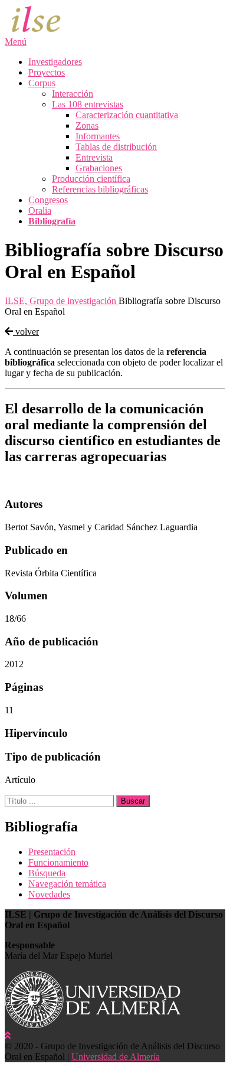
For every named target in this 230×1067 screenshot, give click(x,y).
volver (26, 332)
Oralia (39, 210)
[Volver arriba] (8, 1035)
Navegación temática (67, 884)
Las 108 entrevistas (87, 104)
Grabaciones (98, 168)
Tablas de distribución (116, 147)
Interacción (72, 94)
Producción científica (91, 179)
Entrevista (94, 157)
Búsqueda (46, 873)
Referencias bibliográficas (100, 189)
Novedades (49, 894)
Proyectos (46, 72)
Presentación (51, 852)
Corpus (41, 83)
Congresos (48, 200)
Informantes (97, 136)
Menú (16, 42)
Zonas (86, 125)
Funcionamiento (58, 862)
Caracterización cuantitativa (126, 115)
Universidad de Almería (115, 1057)
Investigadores (55, 62)
